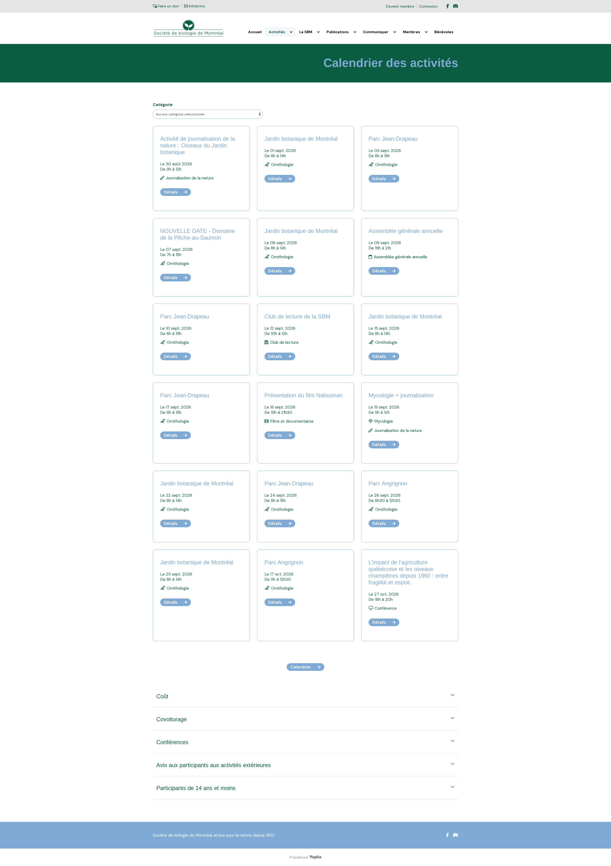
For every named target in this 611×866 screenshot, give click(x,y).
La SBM (305, 32)
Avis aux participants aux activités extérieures (213, 765)
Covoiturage (171, 719)
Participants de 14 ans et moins (196, 788)
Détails (171, 192)
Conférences (172, 742)
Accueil (255, 32)
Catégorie (163, 104)
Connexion (428, 6)
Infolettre (196, 6)
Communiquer (376, 32)
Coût (162, 696)
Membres (411, 32)
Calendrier (300, 667)
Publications (338, 32)
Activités (277, 32)
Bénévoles (443, 32)
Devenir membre (400, 6)
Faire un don (168, 6)
